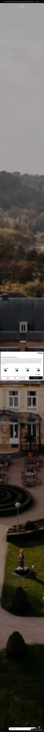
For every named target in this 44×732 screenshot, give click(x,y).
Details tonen (38, 374)
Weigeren (8, 377)
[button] (2, 1)
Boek (42, 5)
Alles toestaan (36, 377)
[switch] (16, 370)
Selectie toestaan (22, 377)
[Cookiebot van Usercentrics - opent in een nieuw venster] (38, 353)
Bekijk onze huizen (29, 728)
